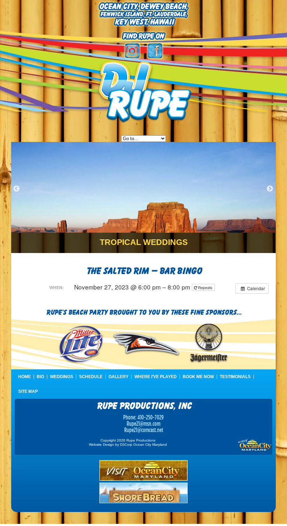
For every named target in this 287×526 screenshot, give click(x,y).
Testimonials (235, 376)
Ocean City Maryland (150, 444)
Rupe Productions (140, 440)
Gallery (118, 376)
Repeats (205, 287)
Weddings (61, 376)
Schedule (91, 376)
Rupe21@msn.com (143, 423)
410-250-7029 (151, 417)
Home (24, 376)
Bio (40, 376)
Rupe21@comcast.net (143, 430)
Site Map (28, 391)
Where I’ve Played (155, 376)
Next (269, 188)
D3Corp (126, 444)
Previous (16, 188)
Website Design (101, 444)
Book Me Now (198, 376)
